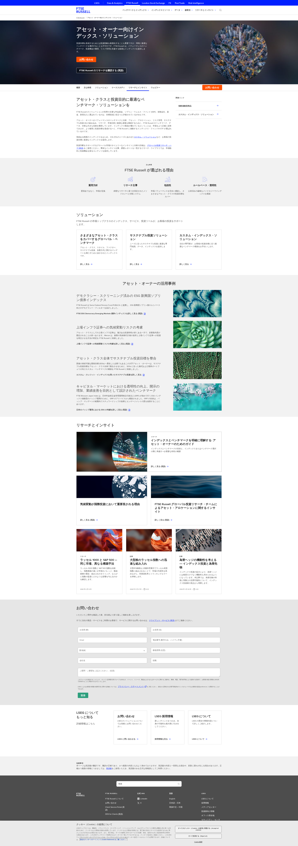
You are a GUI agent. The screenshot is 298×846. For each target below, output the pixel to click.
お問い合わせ (110, 803)
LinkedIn (143, 798)
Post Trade (180, 3)
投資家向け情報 (207, 811)
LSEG (96, 3)
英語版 (109, 768)
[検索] (220, 10)
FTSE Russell (132, 3)
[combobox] (112, 650)
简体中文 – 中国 (175, 807)
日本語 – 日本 (175, 803)
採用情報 (205, 803)
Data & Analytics (114, 3)
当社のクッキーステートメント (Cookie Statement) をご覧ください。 (103, 839)
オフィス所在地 (207, 815)
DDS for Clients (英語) (114, 814)
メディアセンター (208, 807)
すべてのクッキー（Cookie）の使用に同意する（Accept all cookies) (198, 829)
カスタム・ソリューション (145, 137)
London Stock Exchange (153, 3)
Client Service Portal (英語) (115, 808)
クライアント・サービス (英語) (162, 620)
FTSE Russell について (114, 798)
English (172, 798)
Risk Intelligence (196, 3)
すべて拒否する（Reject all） (198, 836)
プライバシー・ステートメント (131, 686)
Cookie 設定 (198, 842)
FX (170, 3)
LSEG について (207, 798)
